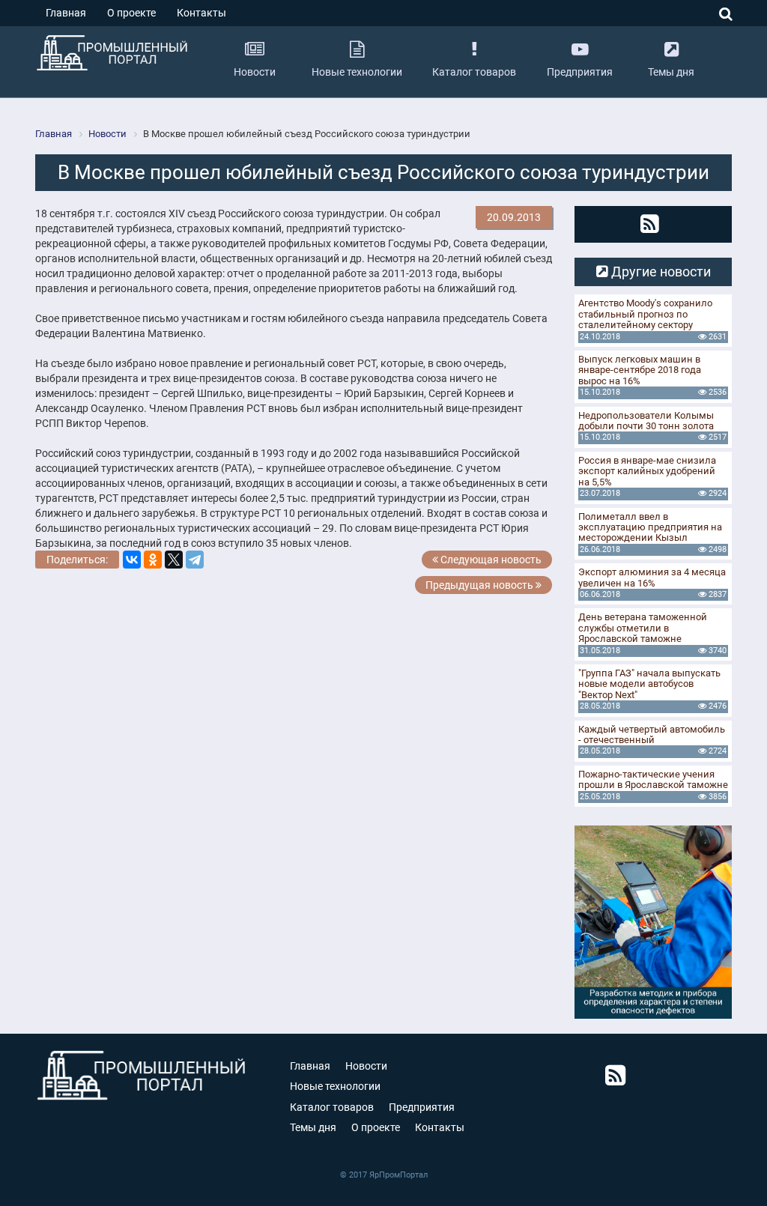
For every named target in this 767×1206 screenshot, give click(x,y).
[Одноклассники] (153, 560)
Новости (366, 1066)
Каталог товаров (332, 1107)
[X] (174, 560)
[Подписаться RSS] (649, 224)
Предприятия (422, 1107)
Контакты (201, 13)
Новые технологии (335, 1086)
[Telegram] (195, 560)
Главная (66, 13)
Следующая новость (490, 560)
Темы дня (313, 1127)
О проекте (131, 13)
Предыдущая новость (480, 585)
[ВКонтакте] (132, 560)
